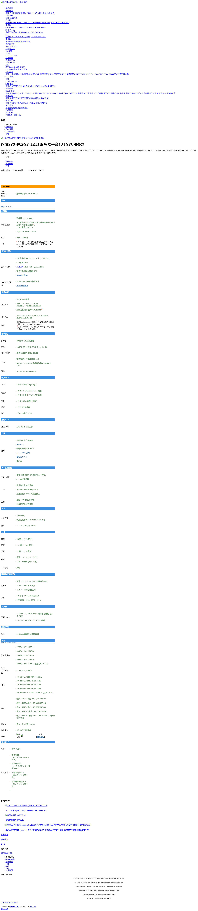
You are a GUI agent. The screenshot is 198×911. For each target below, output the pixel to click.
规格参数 (9, 164)
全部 (7, 13)
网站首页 (9, 8)
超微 (7, 134)
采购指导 (4, 839)
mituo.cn (33, 907)
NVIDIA (19, 267)
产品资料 (9, 129)
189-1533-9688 (6, 853)
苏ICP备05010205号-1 (9, 902)
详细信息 (9, 161)
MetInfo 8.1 (14, 907)
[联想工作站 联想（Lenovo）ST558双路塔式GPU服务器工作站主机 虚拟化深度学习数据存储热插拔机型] (48, 825)
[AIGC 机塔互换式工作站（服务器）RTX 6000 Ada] (26, 806)
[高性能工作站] (99, 2)
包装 (7, 166)
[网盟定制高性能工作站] (16, 815)
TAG (3, 844)
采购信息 (4, 835)
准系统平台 (10, 131)
